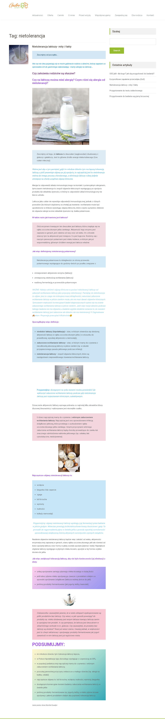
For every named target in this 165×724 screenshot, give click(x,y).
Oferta (50, 15)
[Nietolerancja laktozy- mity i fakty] (18, 54)
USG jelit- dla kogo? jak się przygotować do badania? (132, 73)
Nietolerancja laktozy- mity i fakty (51, 46)
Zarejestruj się (121, 15)
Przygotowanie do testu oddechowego (126, 90)
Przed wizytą (84, 15)
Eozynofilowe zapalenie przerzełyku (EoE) (127, 79)
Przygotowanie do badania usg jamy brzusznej (129, 96)
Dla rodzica (137, 15)
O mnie (71, 15)
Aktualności (37, 15)
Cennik (60, 15)
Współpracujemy (102, 15)
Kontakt (150, 15)
